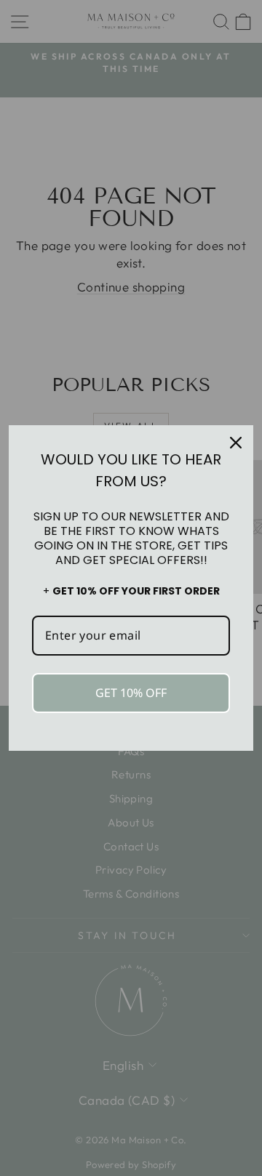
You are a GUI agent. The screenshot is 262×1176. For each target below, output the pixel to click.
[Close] (235, 442)
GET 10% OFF (131, 693)
